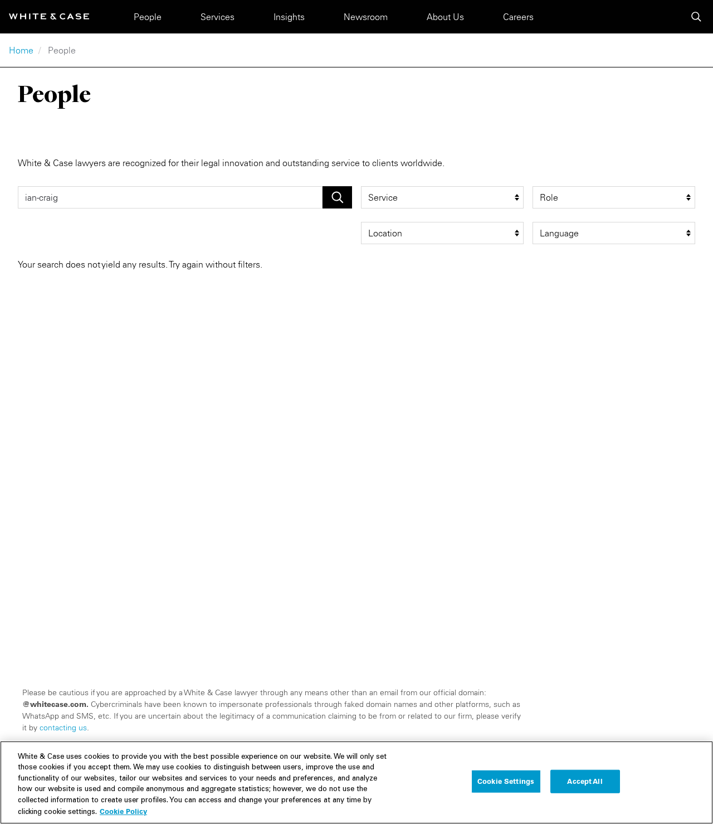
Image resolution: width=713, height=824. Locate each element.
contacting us (63, 728)
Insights (289, 16)
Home (21, 50)
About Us (445, 16)
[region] (356, 782)
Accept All (584, 781)
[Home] (49, 16)
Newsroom (366, 16)
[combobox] (170, 197)
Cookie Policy (123, 811)
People (148, 16)
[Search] (696, 16)
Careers (518, 16)
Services (218, 16)
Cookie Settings (505, 781)
